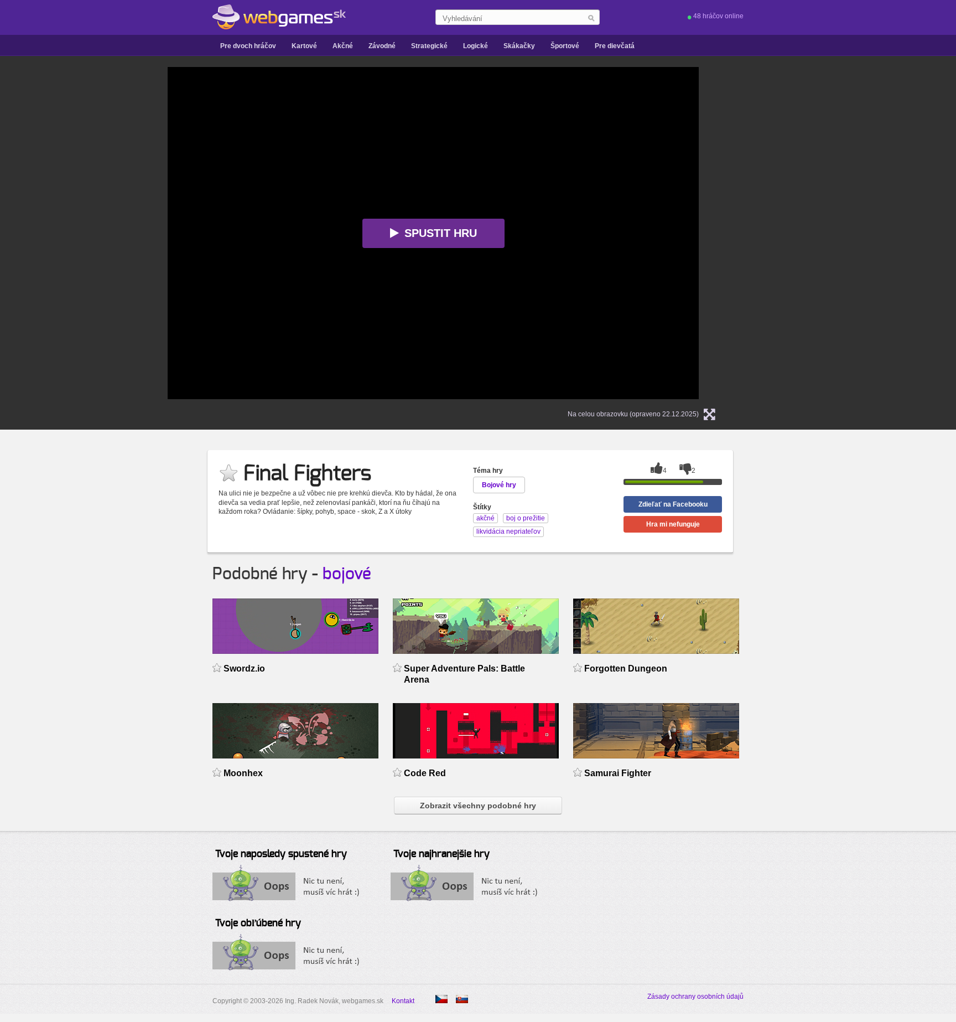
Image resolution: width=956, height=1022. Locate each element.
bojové (347, 574)
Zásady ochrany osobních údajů (695, 996)
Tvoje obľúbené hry (258, 923)
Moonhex (243, 773)
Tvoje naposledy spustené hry (281, 854)
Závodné (382, 46)
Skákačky (519, 46)
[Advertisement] (57, 233)
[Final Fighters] (441, 999)
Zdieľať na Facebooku (673, 504)
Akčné (342, 46)
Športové (564, 46)
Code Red (425, 773)
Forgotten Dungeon (625, 668)
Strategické (429, 46)
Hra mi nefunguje (673, 524)
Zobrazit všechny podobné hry (478, 805)
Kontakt (403, 1001)
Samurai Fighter (617, 773)
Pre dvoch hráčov (248, 46)
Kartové (304, 46)
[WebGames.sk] (279, 17)
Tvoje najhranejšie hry (441, 854)
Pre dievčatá (615, 46)
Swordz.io (244, 668)
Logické (475, 46)
